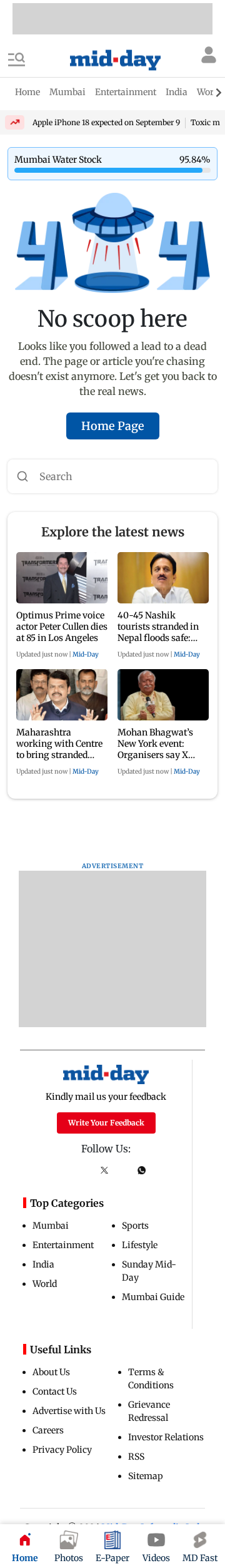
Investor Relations (166, 1437)
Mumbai (50, 1225)
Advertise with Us (69, 1411)
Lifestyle (140, 1245)
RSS (136, 1456)
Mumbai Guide (153, 1297)
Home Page (112, 426)
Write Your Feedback (106, 1122)
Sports (135, 1225)
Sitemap (145, 1476)
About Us (51, 1372)
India (43, 1264)
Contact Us (54, 1391)
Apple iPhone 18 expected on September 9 (106, 122)
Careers (48, 1430)
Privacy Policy (62, 1449)
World (44, 1283)
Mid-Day (85, 654)
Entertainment (63, 1245)
